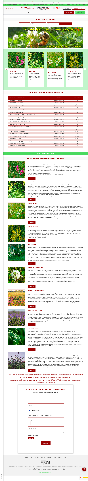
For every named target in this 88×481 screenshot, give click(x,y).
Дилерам (45, 12)
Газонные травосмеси (24, 23)
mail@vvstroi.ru (67, 468)
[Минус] (29, 423)
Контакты (35, 13)
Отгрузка (37, 12)
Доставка (30, 12)
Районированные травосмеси (38, 23)
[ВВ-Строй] (59, 8)
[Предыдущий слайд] (6, 69)
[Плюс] (36, 423)
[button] (69, 12)
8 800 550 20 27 (26, 7)
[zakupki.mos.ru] (57, 8)
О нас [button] (51, 12)
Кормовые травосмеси (53, 23)
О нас (54, 457)
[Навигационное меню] (2, 2)
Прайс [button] (22, 12)
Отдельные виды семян (48, 15)
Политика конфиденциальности (45, 472)
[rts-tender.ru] (54, 8)
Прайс (32, 457)
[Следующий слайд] (84, 69)
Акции (58, 12)
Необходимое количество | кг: (36, 420)
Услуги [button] (15, 12)
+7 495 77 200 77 (29, 9)
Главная (8, 12)
